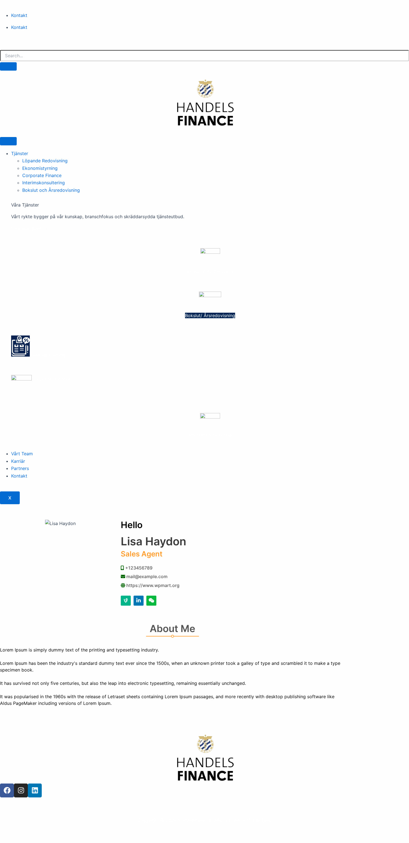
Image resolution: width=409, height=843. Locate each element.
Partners (20, 468)
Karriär (18, 461)
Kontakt (19, 15)
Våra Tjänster (25, 205)
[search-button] (8, 66)
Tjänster (19, 153)
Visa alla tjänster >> (32, 228)
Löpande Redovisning (45, 160)
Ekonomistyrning (40, 168)
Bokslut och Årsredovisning (51, 190)
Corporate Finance (41, 175)
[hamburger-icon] (8, 141)
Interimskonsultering (43, 182)
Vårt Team (22, 453)
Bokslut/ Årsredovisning (210, 315)
